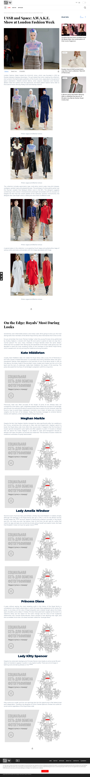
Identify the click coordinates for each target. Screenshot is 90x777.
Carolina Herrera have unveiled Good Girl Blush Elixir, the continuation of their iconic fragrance (73, 39)
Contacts (76, 760)
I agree (45, 771)
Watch (55, 760)
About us (68, 760)
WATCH (14, 7)
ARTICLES (20, 7)
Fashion (13, 12)
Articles (9, 12)
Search (84, 760)
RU (76, 2)
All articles (81, 17)
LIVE (9, 7)
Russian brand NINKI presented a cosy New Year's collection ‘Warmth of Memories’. (73, 71)
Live (50, 760)
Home (5, 12)
